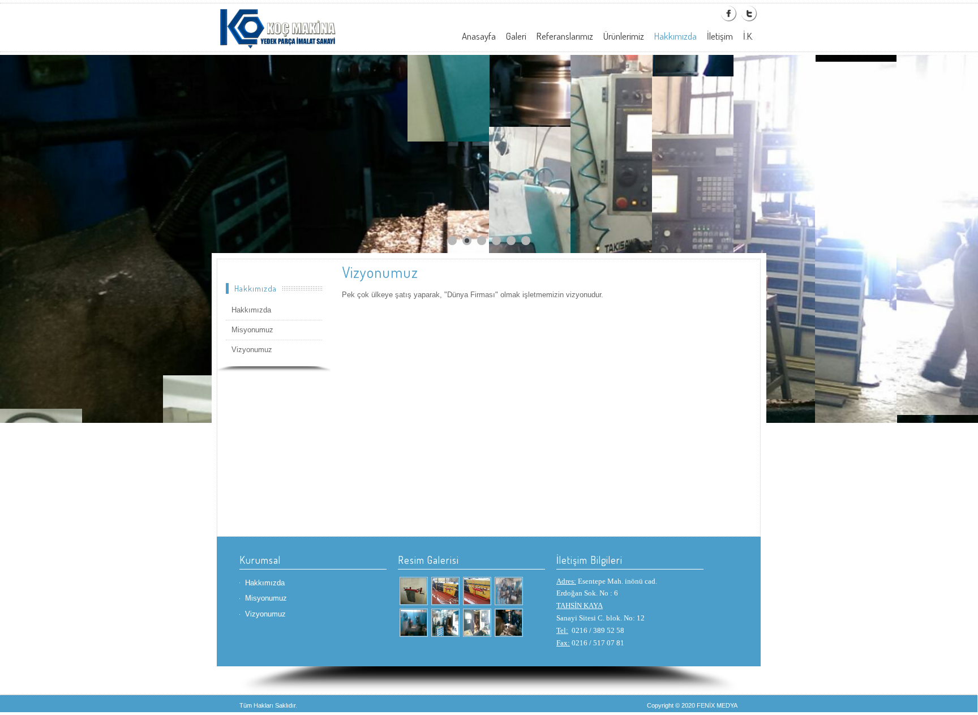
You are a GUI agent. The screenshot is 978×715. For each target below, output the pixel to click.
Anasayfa (479, 36)
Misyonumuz (252, 330)
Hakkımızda (675, 36)
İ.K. (748, 36)
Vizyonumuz (251, 349)
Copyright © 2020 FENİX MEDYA (692, 705)
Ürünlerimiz (623, 36)
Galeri (516, 36)
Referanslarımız (565, 36)
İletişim (720, 36)
